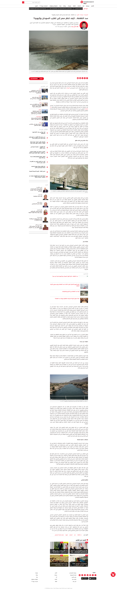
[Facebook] (95, 575)
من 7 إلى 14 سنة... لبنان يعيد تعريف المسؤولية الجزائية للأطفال (48, 8)
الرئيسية (86, 15)
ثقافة (74, 6)
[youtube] (87, 575)
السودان (68, 88)
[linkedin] (85, 575)
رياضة (64, 6)
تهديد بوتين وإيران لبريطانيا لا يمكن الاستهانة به (35, 219)
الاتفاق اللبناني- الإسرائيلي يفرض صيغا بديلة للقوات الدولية (35, 212)
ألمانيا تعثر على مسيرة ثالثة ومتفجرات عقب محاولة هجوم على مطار (73, 8)
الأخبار (92, 6)
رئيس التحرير (74, 577)
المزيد (36, 6)
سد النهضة (79, 534)
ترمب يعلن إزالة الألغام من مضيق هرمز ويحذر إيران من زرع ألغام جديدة (37, 137)
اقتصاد (79, 6)
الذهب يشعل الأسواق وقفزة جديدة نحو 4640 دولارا (37, 157)
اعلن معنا (74, 581)
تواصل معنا (74, 579)
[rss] (80, 575)
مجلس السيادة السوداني (59, 534)
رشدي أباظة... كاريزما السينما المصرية (37, 171)
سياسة (87, 6)
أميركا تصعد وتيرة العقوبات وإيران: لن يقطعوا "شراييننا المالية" (37, 176)
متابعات (40, 109)
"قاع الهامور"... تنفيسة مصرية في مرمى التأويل (38, 147)
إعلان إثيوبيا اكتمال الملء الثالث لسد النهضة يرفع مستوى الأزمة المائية (64, 285)
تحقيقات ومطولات (53, 6)
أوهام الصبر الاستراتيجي (37, 204)
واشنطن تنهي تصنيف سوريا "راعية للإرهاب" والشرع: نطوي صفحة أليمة (37, 142)
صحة (60, 6)
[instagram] (90, 575)
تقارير (78, 15)
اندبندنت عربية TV (43, 6)
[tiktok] (82, 575)
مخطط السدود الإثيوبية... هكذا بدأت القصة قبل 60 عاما (79, 564)
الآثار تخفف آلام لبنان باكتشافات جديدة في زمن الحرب (35, 99)
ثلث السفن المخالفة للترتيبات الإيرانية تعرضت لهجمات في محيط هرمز (36, 112)
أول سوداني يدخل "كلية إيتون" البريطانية (38, 132)
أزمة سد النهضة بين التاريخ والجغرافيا (70, 291)
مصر (75, 534)
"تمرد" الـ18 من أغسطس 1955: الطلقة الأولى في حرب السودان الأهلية (35, 228)
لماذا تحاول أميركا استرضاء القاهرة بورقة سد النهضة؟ (67, 298)
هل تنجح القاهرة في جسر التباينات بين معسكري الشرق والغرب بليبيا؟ (79, 551)
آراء (83, 6)
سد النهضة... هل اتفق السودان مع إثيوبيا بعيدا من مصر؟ (65, 276)
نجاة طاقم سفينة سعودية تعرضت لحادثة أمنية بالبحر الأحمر (38, 167)
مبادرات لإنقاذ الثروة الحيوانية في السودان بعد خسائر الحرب (59, 564)
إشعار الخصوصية (73, 575)
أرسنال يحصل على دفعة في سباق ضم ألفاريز (35, 124)
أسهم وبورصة (38, 116)
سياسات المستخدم (72, 573)
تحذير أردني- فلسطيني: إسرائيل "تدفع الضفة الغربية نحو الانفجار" (35, 92)
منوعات (69, 6)
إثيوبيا (67, 534)
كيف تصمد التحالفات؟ (37, 196)
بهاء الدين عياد (74, 27)
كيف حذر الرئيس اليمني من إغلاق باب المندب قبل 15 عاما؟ (37, 162)
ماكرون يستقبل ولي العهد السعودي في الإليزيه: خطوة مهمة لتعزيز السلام (37, 152)
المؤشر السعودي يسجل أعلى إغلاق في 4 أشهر (36, 118)
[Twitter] (93, 575)
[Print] (78, 78)
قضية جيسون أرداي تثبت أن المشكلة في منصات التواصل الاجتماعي (36, 190)
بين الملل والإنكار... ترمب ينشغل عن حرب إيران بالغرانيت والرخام (60, 551)
